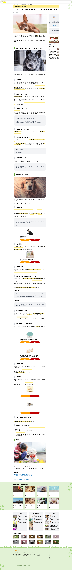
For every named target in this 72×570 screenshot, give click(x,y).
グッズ (49, 555)
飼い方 (17, 4)
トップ (13, 4)
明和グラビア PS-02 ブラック (24, 236)
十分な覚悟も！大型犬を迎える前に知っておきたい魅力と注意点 (23, 474)
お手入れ (50, 553)
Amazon (25, 239)
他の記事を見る (54, 25)
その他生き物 (38, 555)
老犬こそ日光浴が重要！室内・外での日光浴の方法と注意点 (22, 478)
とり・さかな (38, 553)
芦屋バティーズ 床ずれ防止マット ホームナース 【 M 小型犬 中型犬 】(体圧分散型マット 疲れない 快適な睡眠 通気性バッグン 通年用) (29, 409)
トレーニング (50, 554)
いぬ (15, 4)
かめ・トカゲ (38, 554)
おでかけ (50, 556)
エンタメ (50, 558)
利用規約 (22, 565)
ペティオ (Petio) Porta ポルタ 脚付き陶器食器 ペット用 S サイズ (29, 339)
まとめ (51, 33)
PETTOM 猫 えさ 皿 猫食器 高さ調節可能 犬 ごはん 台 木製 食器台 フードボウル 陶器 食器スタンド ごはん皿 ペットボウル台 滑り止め (30, 356)
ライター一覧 (25, 565)
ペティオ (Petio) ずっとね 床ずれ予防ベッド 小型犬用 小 (28, 393)
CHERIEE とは (14, 565)
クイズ (49, 559)
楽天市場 (35, 239)
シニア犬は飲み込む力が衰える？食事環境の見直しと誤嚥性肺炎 (23, 475)
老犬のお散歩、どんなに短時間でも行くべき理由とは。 (21, 479)
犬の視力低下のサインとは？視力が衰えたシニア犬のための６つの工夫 (24, 476)
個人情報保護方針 (19, 565)
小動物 (38, 552)
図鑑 (49, 557)
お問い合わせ (29, 565)
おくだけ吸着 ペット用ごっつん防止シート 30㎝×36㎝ (27, 259)
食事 (49, 552)
